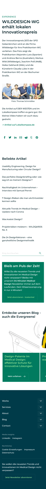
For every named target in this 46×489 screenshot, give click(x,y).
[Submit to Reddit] (26, 137)
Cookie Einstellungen (12, 449)
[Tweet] (10, 137)
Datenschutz (8, 453)
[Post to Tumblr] (31, 137)
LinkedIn (6, 438)
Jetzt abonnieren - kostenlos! (20, 297)
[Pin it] (36, 137)
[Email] (20, 137)
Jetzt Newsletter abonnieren (18, 477)
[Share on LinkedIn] (15, 137)
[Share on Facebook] (4, 137)
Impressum (29, 449)
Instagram (17, 438)
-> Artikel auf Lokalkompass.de (18, 125)
